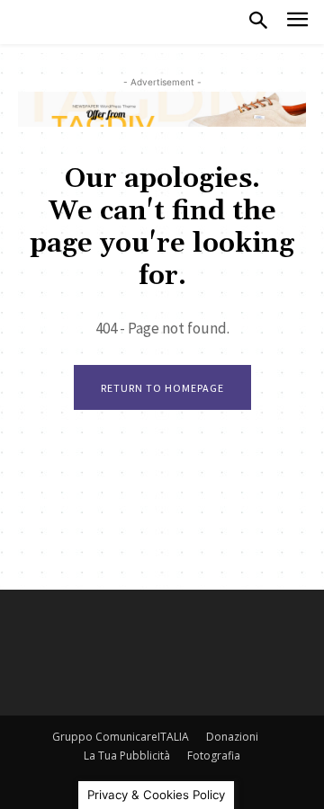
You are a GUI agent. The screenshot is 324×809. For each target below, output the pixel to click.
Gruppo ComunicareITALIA (120, 736)
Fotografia (213, 755)
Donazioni (232, 736)
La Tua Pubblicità (127, 755)
